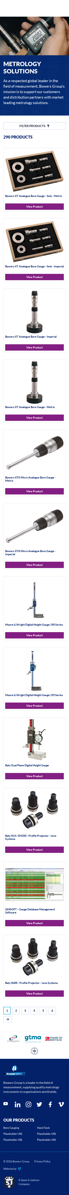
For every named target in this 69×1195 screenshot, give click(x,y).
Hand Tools (43, 1127)
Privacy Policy (42, 1161)
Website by (9, 1169)
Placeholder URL (13, 1133)
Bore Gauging (11, 1127)
